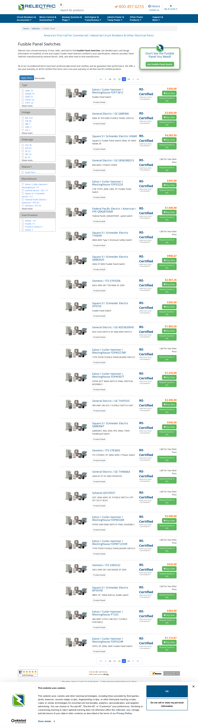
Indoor (28, 229)
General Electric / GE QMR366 (110, 113)
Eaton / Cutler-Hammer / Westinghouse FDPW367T (108, 375)
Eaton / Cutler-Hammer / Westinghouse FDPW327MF (109, 351)
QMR (28, 96)
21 (114, 79)
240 (27, 121)
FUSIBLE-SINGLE (33, 226)
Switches (36, 28)
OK (167, 691)
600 (28, 117)
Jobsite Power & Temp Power (115, 18)
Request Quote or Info (167, 99)
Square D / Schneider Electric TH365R (110, 234)
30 (27, 151)
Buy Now (170, 93)
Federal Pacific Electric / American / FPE (34, 201)
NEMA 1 (30, 220)
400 (27, 154)
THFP (28, 102)
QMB (28, 90)
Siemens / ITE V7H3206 (106, 280)
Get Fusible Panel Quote (159, 64)
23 (124, 79)
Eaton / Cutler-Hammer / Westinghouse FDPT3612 (107, 91)
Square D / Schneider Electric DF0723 (110, 304)
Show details (44, 721)
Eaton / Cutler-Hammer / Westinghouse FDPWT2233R (109, 542)
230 (27, 130)
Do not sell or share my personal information (167, 704)
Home (26, 28)
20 (110, 79)
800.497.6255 (131, 6)
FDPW (29, 99)
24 (128, 79)
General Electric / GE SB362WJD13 (113, 160)
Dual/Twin (30, 172)
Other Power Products (136, 18)
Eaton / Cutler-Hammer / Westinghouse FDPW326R (108, 518)
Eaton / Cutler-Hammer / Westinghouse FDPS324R (107, 640)
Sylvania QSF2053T (103, 493)
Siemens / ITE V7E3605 (106, 450)
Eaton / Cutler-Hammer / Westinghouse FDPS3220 (107, 183)
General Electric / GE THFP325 (110, 401)
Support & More (157, 18)
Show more (27, 105)
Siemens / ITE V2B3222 (106, 565)
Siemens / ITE (32, 205)
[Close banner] (193, 686)
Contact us (154, 10)
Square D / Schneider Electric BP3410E (110, 589)
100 (27, 145)
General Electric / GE (36, 190)
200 (27, 148)
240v (27, 127)
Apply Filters (26, 77)
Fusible (29, 223)
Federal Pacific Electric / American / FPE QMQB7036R (114, 210)
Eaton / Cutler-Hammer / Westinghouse (35, 186)
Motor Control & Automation (47, 18)
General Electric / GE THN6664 (111, 471)
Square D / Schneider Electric (33, 195)
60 (27, 157)
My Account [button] (170, 9)
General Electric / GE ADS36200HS (113, 327)
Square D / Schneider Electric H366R (114, 136)
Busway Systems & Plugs (72, 18)
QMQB (29, 93)
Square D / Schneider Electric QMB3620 (110, 258)
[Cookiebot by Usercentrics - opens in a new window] (18, 721)
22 (119, 79)
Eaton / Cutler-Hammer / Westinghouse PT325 (107, 613)
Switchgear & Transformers (92, 18)
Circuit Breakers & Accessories (26, 18)
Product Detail (99, 102)
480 (27, 124)
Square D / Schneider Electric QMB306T (110, 425)
